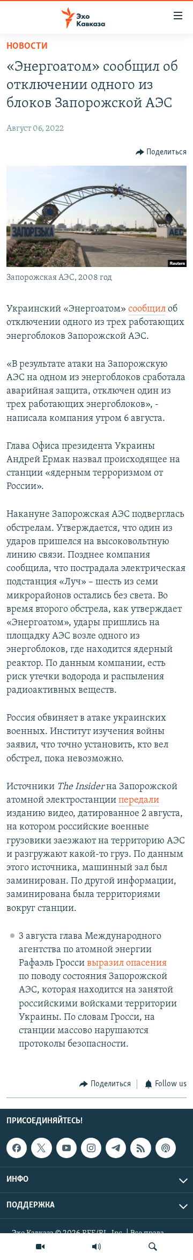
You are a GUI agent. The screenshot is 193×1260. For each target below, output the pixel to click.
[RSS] (140, 1148)
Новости (27, 46)
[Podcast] (165, 1148)
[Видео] (40, 1246)
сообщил (147, 309)
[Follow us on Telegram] (116, 1148)
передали (138, 800)
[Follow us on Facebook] (16, 1148)
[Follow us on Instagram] (91, 1148)
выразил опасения (127, 963)
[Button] (161, 152)
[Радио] (96, 1246)
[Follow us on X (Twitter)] (41, 1148)
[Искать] (153, 1246)
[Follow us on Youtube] (66, 1148)
